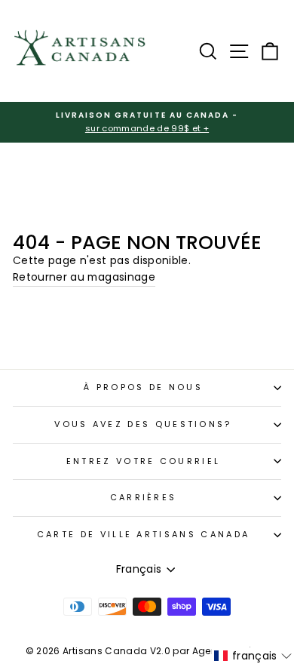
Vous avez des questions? (143, 424)
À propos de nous (143, 387)
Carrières (143, 497)
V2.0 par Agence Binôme (209, 650)
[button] (253, 655)
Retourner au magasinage (84, 277)
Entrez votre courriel (143, 461)
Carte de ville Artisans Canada (143, 534)
